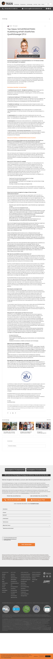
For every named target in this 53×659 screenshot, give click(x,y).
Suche (33, 581)
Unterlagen (27, 622)
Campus (3, 586)
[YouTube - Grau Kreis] (50, 576)
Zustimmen (48, 656)
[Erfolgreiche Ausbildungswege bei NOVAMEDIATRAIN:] (43, 426)
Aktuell (40, 627)
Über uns (3, 577)
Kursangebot (17, 619)
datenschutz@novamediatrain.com (18, 559)
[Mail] (22, 8)
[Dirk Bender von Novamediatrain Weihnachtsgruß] (9, 426)
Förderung (33, 577)
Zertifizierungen (25, 621)
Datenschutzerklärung (25, 493)
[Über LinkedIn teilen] (12, 412)
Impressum (13, 574)
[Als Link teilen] (15, 412)
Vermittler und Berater (6, 626)
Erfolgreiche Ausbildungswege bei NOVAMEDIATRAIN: (41, 432)
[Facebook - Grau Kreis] (44, 576)
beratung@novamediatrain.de (33, 8)
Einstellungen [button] (36, 656)
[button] (17, 4)
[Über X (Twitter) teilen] (10, 412)
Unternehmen (27, 624)
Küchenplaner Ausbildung (47, 628)
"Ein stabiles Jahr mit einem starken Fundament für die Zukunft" (9, 432)
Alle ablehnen (42, 656)
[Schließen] (51, 656)
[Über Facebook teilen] (7, 412)
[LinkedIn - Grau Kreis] (47, 576)
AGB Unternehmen (14, 577)
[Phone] (3, 8)
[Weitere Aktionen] (45, 26)
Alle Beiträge (4, 18)
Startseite (3, 574)
